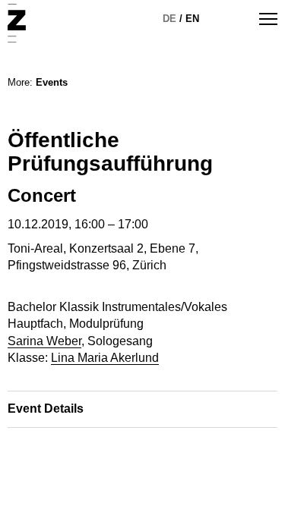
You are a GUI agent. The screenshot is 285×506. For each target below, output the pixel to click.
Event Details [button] (46, 408)
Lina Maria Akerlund (105, 357)
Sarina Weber (44, 341)
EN (192, 18)
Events (52, 82)
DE (169, 18)
